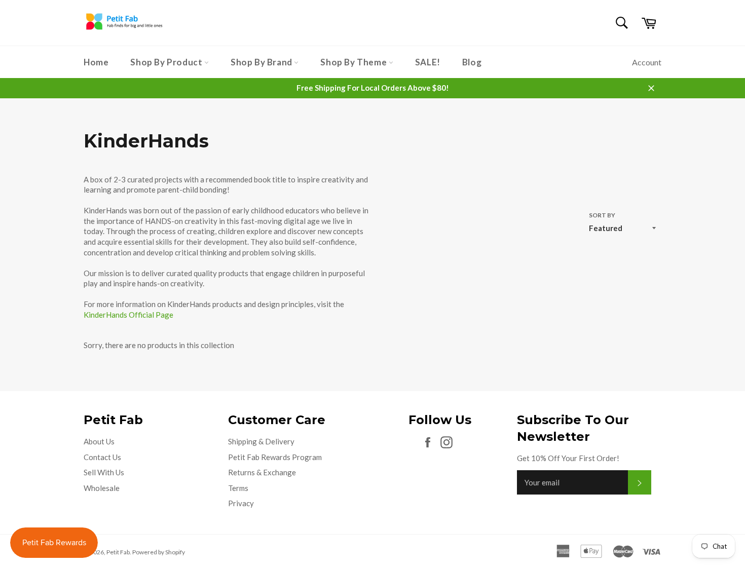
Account (646, 62)
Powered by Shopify (158, 552)
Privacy (241, 503)
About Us (99, 441)
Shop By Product (167, 62)
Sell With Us (104, 472)
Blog (471, 62)
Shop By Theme (354, 62)
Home (96, 62)
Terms (238, 488)
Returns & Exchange (262, 472)
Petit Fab (118, 552)
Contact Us (102, 457)
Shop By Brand (262, 62)
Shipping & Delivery (261, 441)
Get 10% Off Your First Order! (568, 458)
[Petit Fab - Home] (124, 29)
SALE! (427, 62)
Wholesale (102, 488)
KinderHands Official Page (128, 314)
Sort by (602, 215)
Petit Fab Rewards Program (275, 457)
